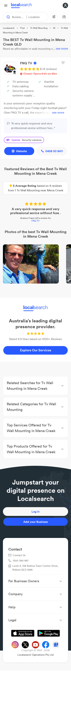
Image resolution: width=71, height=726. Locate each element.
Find (22, 28)
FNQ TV (35, 220)
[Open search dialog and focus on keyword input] (6, 17)
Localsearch (9, 28)
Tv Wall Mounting (39, 28)
